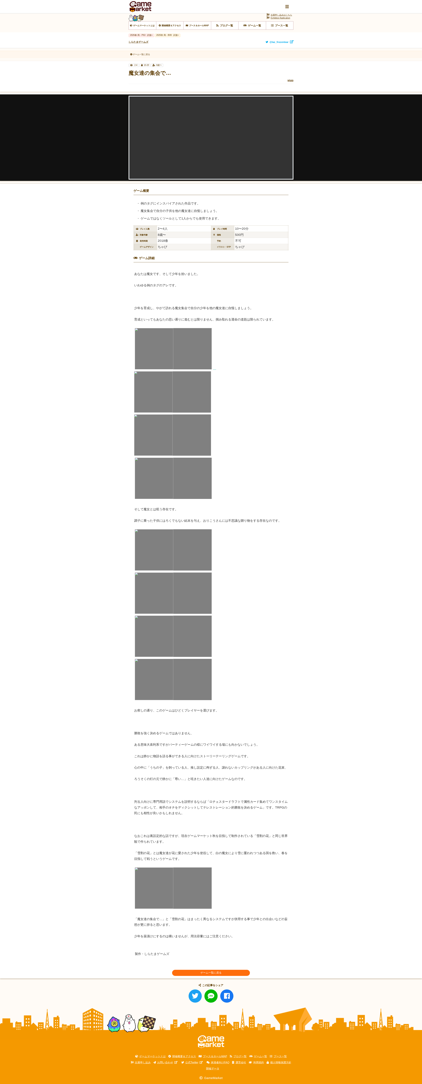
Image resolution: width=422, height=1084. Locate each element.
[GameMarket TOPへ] (211, 1041)
